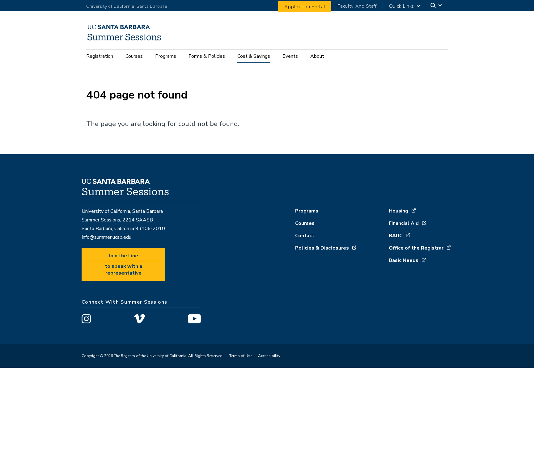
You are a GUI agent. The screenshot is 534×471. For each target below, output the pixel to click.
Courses (134, 56)
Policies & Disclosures (322, 248)
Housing (398, 211)
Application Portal (304, 7)
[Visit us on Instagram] (86, 320)
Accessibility (269, 355)
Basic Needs (403, 260)
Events (290, 56)
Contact (304, 235)
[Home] (126, 40)
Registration (99, 56)
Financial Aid (404, 223)
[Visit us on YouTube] (194, 320)
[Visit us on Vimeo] (139, 320)
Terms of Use (240, 355)
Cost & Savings (253, 56)
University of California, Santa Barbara (126, 6)
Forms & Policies (207, 56)
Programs (165, 56)
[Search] (436, 5)
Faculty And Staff (356, 6)
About (317, 56)
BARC (396, 235)
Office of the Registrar (416, 248)
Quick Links (401, 6)
